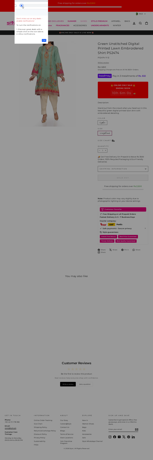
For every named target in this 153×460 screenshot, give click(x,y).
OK (44, 40)
